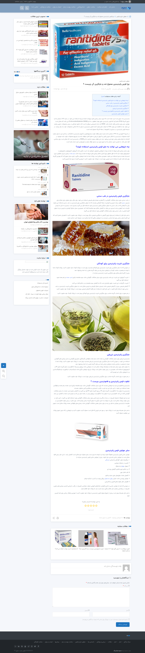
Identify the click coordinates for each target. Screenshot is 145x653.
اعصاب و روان (57, 7)
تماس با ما (35, 7)
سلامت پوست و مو (69, 7)
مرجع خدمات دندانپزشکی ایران (39, 286)
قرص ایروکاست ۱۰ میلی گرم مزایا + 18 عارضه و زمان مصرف (117, 550)
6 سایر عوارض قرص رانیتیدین (120, 114)
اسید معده (69, 277)
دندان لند (112, 7)
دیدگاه (125, 586)
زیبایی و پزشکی (101, 642)
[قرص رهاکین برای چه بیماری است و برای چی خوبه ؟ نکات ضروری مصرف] (43, 61)
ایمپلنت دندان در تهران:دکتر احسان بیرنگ (36, 298)
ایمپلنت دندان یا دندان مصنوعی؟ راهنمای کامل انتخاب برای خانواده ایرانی (26, 102)
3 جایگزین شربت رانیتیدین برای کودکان (117, 106)
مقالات (110, 642)
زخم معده (72, 153)
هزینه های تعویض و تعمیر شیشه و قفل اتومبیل (32, 155)
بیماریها (57, 642)
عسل (123, 203)
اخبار (120, 642)
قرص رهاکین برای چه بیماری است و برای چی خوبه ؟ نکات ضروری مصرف (27, 60)
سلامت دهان (91, 7)
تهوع (123, 466)
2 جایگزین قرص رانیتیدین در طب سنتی (117, 103)
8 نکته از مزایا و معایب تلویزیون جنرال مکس (26, 93)
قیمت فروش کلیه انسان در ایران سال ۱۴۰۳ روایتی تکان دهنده (27, 23)
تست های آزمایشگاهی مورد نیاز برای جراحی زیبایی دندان (27, 32)
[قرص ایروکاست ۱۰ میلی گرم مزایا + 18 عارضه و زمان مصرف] (43, 52)
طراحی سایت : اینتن (21, 651)
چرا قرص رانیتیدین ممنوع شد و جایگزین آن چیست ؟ (106, 84)
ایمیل (86, 610)
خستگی (107, 460)
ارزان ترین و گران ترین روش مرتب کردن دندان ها (26, 112)
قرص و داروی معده (104, 518)
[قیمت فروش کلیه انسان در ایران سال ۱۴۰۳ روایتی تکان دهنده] (43, 24)
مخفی (103, 96)
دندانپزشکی (81, 7)
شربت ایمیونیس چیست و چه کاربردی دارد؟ (91, 549)
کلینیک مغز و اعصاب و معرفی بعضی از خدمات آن (26, 121)
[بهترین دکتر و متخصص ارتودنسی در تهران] (43, 42)
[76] (66, 89)
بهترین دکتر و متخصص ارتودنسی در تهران (26, 41)
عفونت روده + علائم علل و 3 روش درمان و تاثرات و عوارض (104, 2)
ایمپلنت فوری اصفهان (42, 290)
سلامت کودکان (38, 642)
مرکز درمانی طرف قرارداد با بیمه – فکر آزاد (36, 294)
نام (127, 610)
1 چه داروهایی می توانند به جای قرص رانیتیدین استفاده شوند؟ (111, 100)
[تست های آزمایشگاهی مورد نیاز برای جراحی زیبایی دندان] (43, 33)
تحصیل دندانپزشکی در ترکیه (29, 229)
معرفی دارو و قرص (121, 16)
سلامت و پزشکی (45, 7)
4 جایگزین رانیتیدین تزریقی (121, 108)
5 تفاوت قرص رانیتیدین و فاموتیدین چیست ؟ (115, 111)
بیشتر (17, 75)
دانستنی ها (91, 642)
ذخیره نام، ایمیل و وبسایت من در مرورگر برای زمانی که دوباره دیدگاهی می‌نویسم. (105, 619)
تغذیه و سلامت (102, 7)
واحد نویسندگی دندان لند (119, 89)
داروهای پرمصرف (116, 518)
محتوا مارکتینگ (117, 651)
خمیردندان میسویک (42, 283)
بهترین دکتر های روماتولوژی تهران (36, 221)
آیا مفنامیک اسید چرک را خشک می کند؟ (66, 549)
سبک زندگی (127, 642)
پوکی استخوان (109, 478)
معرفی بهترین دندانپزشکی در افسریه (27, 246)
